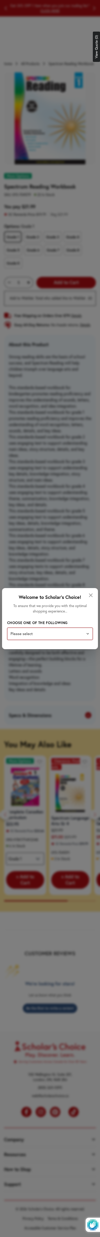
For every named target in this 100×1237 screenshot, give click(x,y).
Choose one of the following (37, 622)
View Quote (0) (96, 46)
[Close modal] (91, 595)
